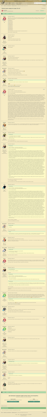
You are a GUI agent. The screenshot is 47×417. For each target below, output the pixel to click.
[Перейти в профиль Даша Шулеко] (4, 70)
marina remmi (4, 45)
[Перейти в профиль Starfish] (4, 239)
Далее (5, 13)
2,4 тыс (5, 84)
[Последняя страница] (7, 13)
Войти (34, 401)
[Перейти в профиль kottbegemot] (4, 295)
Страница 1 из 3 (10, 13)
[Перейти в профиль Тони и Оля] (4, 81)
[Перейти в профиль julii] (4, 384)
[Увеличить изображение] (10, 20)
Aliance (6, 10)
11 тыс (5, 74)
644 (4, 190)
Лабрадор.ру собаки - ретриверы (19, 1)
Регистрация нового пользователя (13, 401)
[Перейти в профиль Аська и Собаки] (4, 250)
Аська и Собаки (4, 247)
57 (4, 332)
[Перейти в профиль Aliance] (2, 10)
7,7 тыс (5, 243)
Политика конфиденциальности (23, 414)
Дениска (4, 56)
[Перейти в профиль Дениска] (4, 58)
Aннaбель (4, 122)
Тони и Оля (4, 78)
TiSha (4, 184)
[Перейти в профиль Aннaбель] (4, 125)
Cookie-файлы (29, 414)
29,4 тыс (4, 273)
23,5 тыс (5, 128)
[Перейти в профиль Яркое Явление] (4, 309)
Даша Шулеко (4, 68)
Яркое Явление (4, 306)
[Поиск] (45, 3)
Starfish (4, 237)
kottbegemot (4, 292)
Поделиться (37, 10)
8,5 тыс (5, 253)
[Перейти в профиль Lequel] (4, 37)
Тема (18, 414)
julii (4, 382)
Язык (16, 414)
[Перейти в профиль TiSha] (4, 186)
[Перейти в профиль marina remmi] (4, 48)
